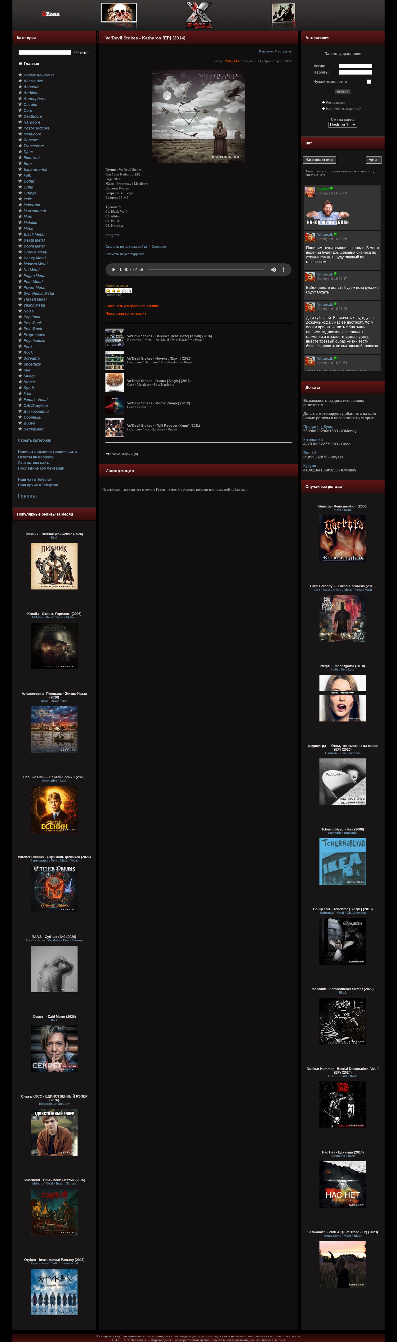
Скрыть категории (34, 440)
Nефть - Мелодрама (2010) (342, 666)
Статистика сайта (34, 463)
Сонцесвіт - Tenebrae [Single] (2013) (343, 909)
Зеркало (159, 246)
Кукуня (309, 466)
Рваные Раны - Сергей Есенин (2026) (54, 777)
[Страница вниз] (97, 42)
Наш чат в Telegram (36, 479)
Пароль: (321, 72)
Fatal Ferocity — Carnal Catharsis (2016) (343, 586)
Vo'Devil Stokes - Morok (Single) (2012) (158, 403)
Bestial (309, 453)
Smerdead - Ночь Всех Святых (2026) (54, 1180)
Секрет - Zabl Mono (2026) (54, 1016)
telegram (112, 235)
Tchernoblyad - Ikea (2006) (342, 829)
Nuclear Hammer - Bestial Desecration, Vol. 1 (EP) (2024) (343, 1070)
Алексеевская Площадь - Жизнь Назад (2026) (54, 695)
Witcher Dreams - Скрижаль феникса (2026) (54, 857)
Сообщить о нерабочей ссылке (132, 306)
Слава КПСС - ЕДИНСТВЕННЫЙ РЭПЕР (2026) (54, 1098)
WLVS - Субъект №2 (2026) (54, 937)
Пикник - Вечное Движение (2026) (54, 534)
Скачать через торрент (124, 254)
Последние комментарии (41, 468)
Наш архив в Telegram (38, 485)
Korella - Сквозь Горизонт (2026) (54, 614)
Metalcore (266, 51)
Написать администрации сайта (47, 451)
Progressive (283, 51)
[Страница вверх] (97, 36)
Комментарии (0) (123, 454)
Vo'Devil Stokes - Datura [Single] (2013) (159, 381)
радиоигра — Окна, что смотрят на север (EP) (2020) (343, 747)
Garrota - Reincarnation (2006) (343, 506)
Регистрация (336, 102)
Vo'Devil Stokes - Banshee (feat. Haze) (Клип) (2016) (169, 336)
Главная (31, 63)
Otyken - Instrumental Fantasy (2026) (54, 1260)
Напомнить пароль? (343, 109)
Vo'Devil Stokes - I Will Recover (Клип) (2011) (163, 425)
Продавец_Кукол (319, 427)
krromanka (313, 440)
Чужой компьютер (330, 82)
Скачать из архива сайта (126, 246)
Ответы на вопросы (36, 457)
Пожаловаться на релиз (125, 313)
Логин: (319, 66)
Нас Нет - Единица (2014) (343, 1152)
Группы (27, 495)
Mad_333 (232, 61)
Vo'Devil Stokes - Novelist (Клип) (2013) (159, 358)
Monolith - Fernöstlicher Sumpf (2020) (343, 989)
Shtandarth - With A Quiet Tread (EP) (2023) (342, 1232)
